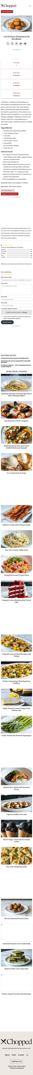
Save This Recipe (7, 190)
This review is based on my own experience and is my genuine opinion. (17, 317)
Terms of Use (12, 1066)
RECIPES (14, 1055)
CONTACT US (16, 1061)
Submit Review (7, 322)
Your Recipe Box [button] (7, 11)
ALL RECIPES (21, 1055)
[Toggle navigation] (30, 6)
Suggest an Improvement (9, 194)
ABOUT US (7, 1055)
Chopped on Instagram (17, 1068)
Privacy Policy (21, 1066)
